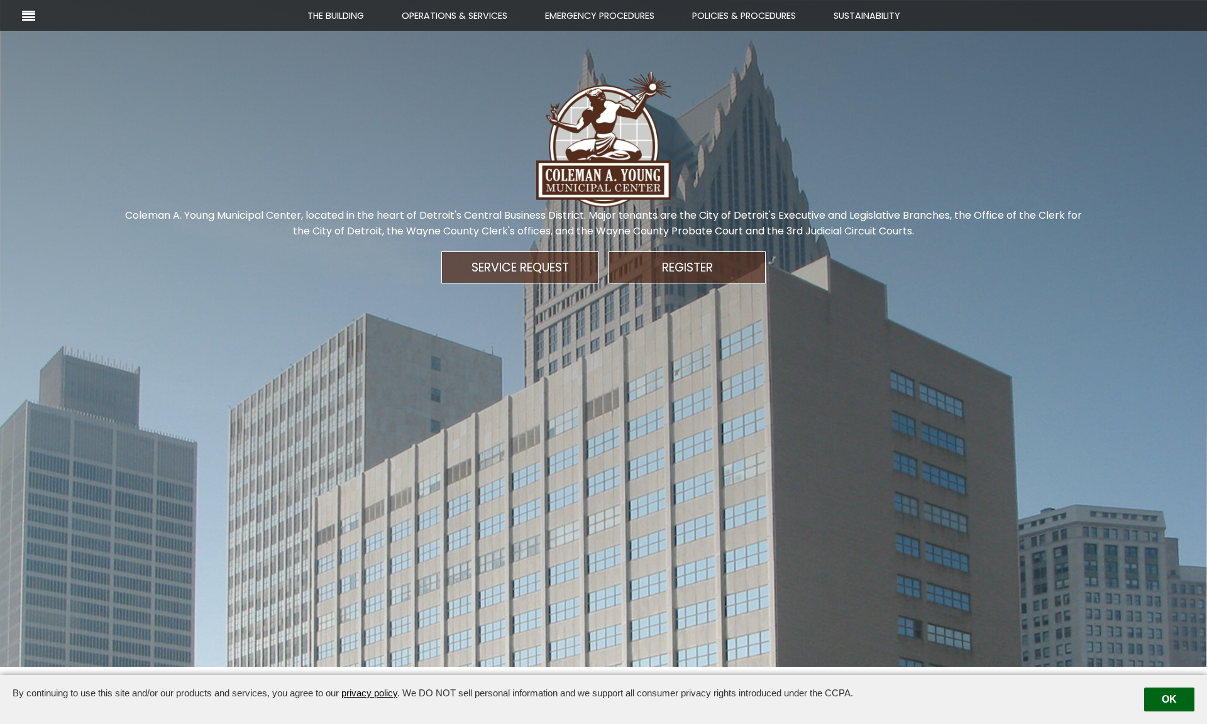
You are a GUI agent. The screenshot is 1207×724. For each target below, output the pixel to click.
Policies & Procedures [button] (744, 15)
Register (687, 267)
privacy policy (369, 693)
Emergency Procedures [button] (599, 15)
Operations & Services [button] (454, 15)
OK (1169, 699)
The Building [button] (335, 15)
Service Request (520, 267)
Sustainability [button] (867, 15)
